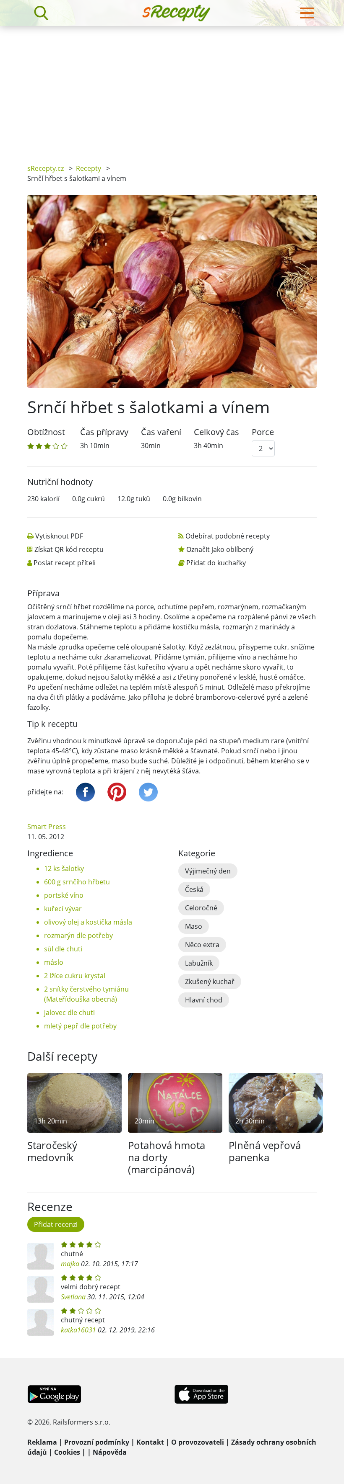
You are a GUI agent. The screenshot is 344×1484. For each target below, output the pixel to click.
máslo (53, 962)
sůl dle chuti (63, 948)
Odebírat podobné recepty (227, 536)
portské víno (63, 895)
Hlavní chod (203, 1000)
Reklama (42, 1442)
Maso (193, 926)
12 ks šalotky (64, 868)
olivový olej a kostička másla (88, 922)
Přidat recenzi (56, 1224)
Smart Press (46, 826)
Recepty (88, 168)
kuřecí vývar (63, 908)
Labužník (199, 963)
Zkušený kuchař (210, 981)
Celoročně (201, 907)
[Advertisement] (172, 88)
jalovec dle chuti (69, 1012)
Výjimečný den (208, 871)
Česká (194, 889)
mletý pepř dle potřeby (80, 1026)
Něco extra (202, 944)
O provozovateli (197, 1442)
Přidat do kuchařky (216, 562)
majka (70, 1263)
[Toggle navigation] (307, 13)
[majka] (40, 1256)
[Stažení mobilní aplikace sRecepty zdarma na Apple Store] (201, 1393)
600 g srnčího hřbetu (77, 881)
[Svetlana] (40, 1289)
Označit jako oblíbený (219, 549)
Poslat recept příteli (65, 562)
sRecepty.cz (45, 168)
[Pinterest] (116, 792)
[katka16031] (40, 1322)
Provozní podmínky (96, 1442)
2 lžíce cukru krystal (74, 975)
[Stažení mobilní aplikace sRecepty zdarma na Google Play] (54, 1393)
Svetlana (73, 1296)
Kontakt (150, 1442)
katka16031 (78, 1330)
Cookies (67, 1452)
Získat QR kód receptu (69, 549)
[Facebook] (85, 792)
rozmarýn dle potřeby (78, 935)
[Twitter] (148, 792)
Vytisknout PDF (59, 536)
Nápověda (110, 1452)
